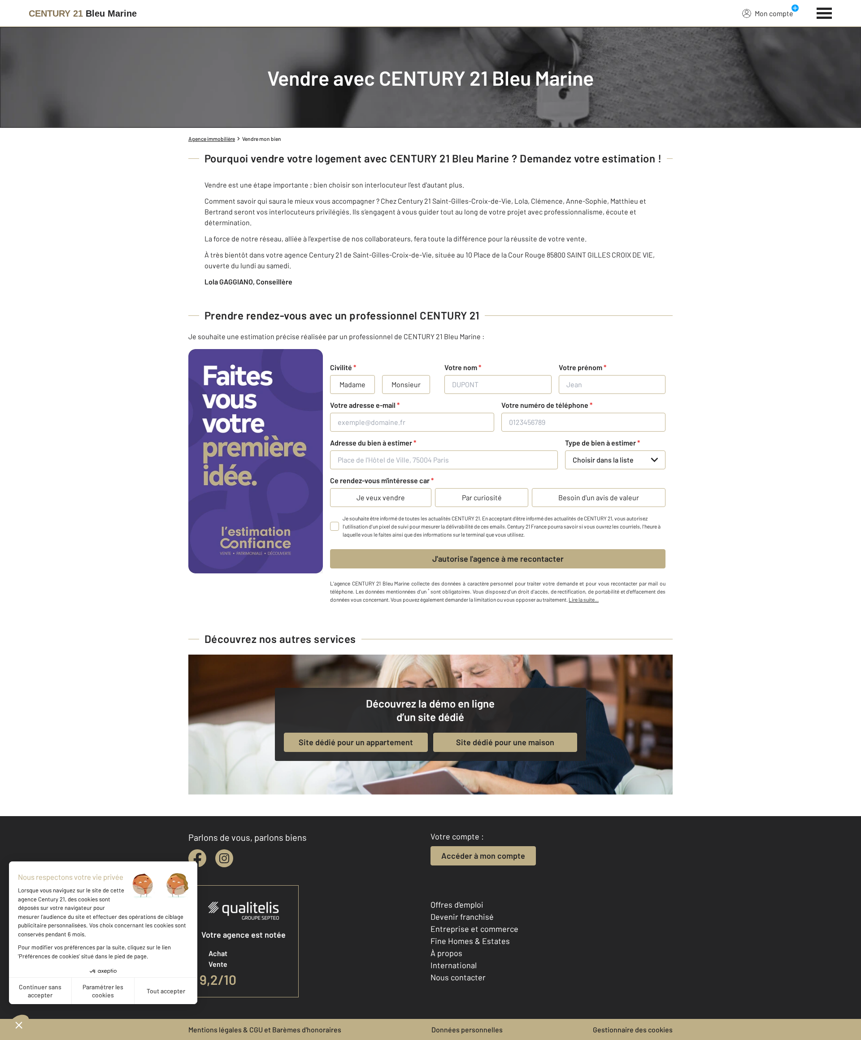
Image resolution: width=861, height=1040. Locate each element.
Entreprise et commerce (474, 929)
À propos (446, 953)
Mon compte (774, 13)
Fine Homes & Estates (470, 941)
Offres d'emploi (456, 904)
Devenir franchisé (462, 917)
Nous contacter (458, 977)
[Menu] (824, 12)
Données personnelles (467, 1029)
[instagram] (224, 858)
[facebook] (197, 858)
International (453, 965)
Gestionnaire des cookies (633, 1029)
